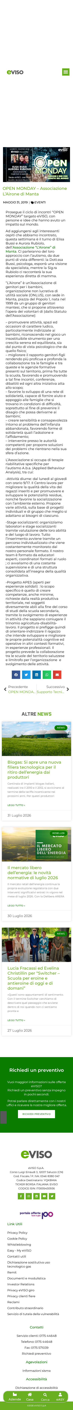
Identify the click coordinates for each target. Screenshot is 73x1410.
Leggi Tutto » (16, 805)
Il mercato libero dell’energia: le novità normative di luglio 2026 (32, 872)
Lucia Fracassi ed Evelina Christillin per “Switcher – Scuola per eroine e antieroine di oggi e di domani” (33, 978)
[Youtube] (44, 1196)
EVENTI (40, 202)
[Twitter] (52, 1196)
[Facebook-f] (21, 1196)
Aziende (15, 1399)
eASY (60, 1399)
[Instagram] (29, 1196)
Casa (30, 1399)
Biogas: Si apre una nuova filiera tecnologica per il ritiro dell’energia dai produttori (34, 770)
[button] (65, 72)
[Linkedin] (36, 1196)
